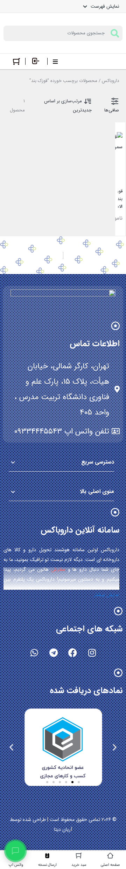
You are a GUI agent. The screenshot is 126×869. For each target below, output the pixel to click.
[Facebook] (73, 652)
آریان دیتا (63, 829)
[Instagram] (92, 652)
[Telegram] (53, 652)
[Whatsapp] (34, 652)
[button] (114, 747)
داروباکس (110, 80)
